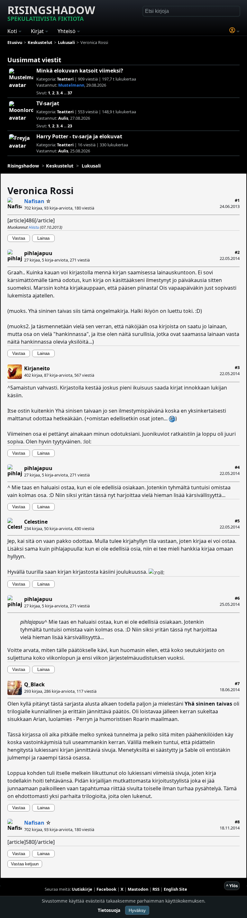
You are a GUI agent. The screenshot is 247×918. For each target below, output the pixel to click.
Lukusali (91, 166)
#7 (237, 683)
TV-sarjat (47, 103)
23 (70, 126)
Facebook (106, 889)
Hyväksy (137, 910)
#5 (237, 521)
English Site (175, 889)
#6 (237, 598)
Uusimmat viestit (34, 60)
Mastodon (138, 889)
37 (70, 93)
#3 (237, 367)
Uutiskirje (82, 889)
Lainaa (43, 238)
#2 (237, 252)
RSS (156, 889)
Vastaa (18, 238)
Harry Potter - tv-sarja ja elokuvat (79, 136)
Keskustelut (59, 166)
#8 (237, 822)
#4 (237, 467)
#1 (237, 200)
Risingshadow (51, 12)
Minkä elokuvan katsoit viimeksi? (79, 70)
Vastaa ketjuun (25, 864)
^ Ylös (232, 885)
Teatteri (65, 79)
